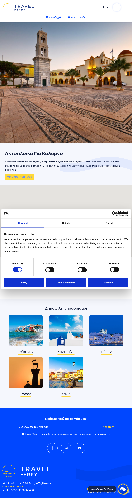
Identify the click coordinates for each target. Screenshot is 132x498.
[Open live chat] (123, 489)
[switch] (49, 269)
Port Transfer (78, 17)
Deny (24, 282)
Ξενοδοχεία (55, 17)
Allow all (108, 282)
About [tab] (109, 222)
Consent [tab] (23, 222)
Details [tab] (66, 222)
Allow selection (66, 282)
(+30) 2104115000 (13, 486)
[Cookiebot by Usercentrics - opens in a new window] (114, 213)
